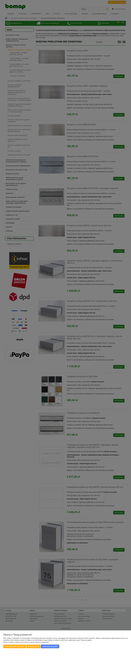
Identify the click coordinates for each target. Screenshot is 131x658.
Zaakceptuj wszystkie (50, 646)
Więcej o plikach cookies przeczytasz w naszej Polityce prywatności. (26, 642)
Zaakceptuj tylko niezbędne (15, 646)
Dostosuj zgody (33, 646)
